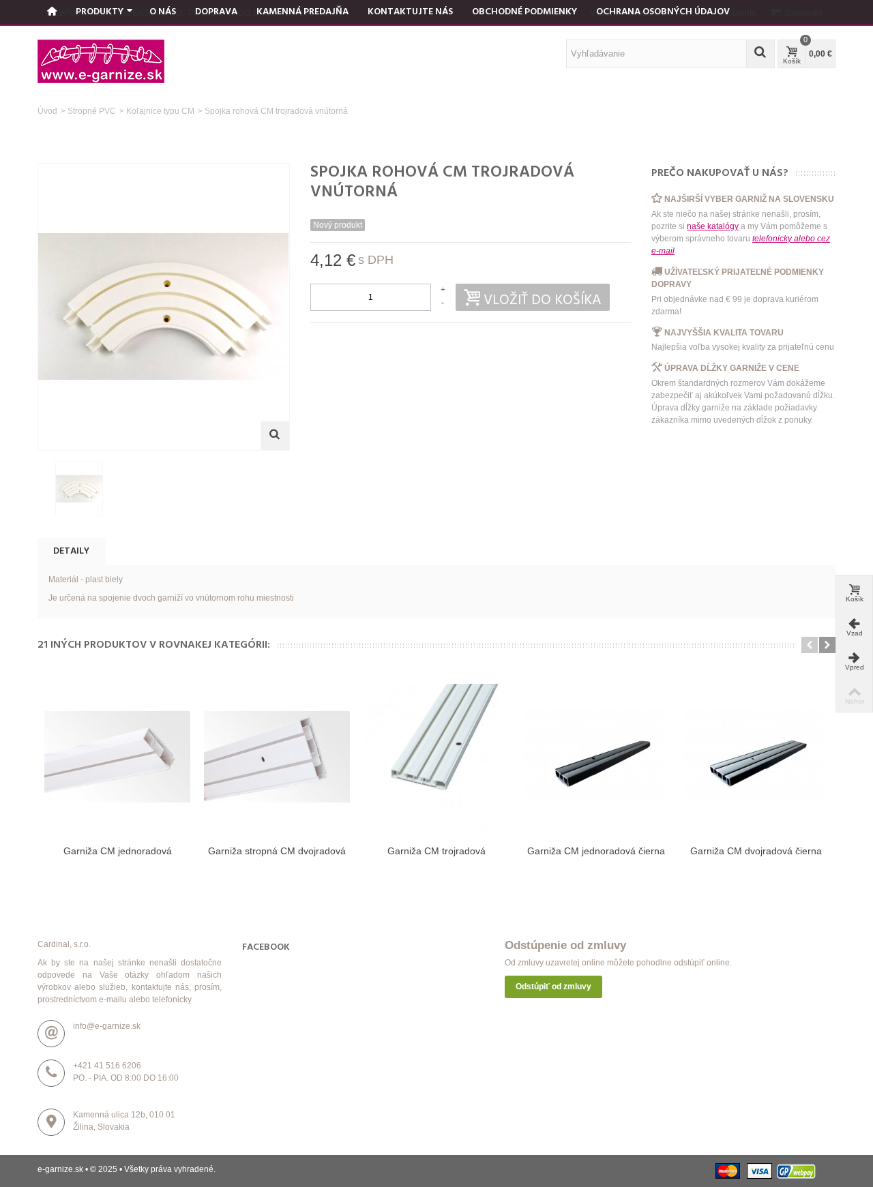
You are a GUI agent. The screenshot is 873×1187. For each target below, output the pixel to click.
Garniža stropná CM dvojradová (277, 850)
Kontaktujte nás (410, 12)
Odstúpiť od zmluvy (553, 986)
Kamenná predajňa (302, 12)
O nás (162, 12)
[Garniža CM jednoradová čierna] (596, 757)
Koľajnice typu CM (160, 111)
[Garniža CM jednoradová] (117, 757)
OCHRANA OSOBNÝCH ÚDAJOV (663, 12)
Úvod (47, 111)
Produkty (99, 12)
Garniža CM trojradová (436, 850)
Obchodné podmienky (524, 12)
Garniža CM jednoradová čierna (596, 850)
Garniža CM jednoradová (117, 850)
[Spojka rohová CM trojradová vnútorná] (79, 489)
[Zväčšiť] (275, 435)
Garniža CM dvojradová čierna (756, 850)
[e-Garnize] (101, 60)
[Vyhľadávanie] (760, 54)
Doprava (216, 12)
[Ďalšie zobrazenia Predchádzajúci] (44, 489)
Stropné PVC (92, 111)
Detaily (71, 551)
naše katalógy (713, 226)
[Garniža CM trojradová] (436, 757)
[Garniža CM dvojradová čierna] (756, 757)
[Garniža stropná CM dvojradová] (277, 757)
